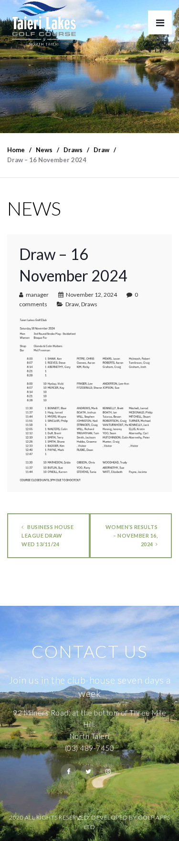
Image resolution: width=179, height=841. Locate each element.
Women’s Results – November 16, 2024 (131, 535)
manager (37, 294)
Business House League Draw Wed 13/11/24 (47, 535)
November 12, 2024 (91, 294)
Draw (72, 304)
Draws (89, 304)
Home (16, 150)
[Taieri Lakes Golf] (43, 23)
